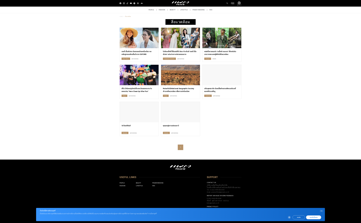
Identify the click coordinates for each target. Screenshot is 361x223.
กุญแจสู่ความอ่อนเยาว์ (171, 125)
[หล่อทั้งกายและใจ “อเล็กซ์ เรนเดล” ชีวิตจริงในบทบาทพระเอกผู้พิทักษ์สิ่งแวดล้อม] (221, 38)
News (124, 96)
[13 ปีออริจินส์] (139, 112)
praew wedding (199, 10)
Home (121, 16)
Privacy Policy (212, 206)
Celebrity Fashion (169, 58)
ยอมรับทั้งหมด (314, 217)
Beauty (173, 10)
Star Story (126, 58)
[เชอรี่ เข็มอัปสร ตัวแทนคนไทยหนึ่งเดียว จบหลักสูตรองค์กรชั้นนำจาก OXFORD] (139, 38)
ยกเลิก (299, 217)
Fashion (162, 10)
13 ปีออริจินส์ (126, 125)
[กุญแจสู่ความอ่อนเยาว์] (180, 112)
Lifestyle (184, 10)
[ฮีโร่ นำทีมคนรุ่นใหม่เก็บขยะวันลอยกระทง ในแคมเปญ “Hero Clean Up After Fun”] (139, 75)
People (151, 10)
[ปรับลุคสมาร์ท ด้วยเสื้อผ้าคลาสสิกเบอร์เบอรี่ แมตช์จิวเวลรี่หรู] (221, 75)
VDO (210, 10)
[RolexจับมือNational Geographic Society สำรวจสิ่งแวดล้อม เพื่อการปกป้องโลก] (180, 75)
